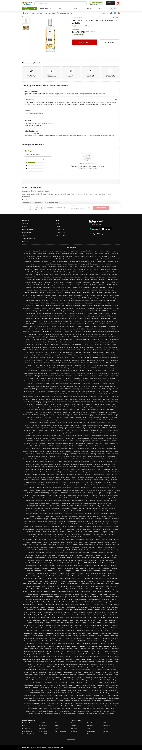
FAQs (57, 223)
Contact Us (59, 226)
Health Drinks (43, 726)
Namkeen (42, 728)
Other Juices (43, 731)
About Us (25, 223)
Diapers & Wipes (44, 734)
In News (25, 226)
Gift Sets (81, 194)
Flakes (57, 726)
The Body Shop (77, 17)
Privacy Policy (26, 232)
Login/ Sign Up (110, 3)
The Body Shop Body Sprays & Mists (46, 203)
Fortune (106, 731)
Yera (88, 728)
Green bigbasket (27, 229)
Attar (24, 194)
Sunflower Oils (27, 723)
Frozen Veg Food (28, 734)
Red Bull (73, 726)
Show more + (71, 739)
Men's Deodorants (92, 194)
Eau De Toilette (72, 194)
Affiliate (24, 235)
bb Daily (25, 241)
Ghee (56, 723)
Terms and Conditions (29, 238)
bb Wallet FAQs (60, 229)
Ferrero (89, 734)
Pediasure (106, 726)
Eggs (56, 728)
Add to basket (84, 42)
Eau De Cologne (48, 194)
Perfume (102, 194)
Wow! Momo (91, 731)
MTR (104, 723)
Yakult (105, 728)
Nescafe (90, 723)
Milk (23, 726)
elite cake (90, 726)
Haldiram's (74, 734)
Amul (72, 723)
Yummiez (74, 728)
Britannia (74, 731)
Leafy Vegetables (60, 731)
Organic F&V (26, 728)
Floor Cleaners (27, 731)
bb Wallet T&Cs (60, 232)
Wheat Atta (42, 723)
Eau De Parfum (60, 194)
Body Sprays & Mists (34, 194)
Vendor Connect (61, 235)
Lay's (105, 734)
